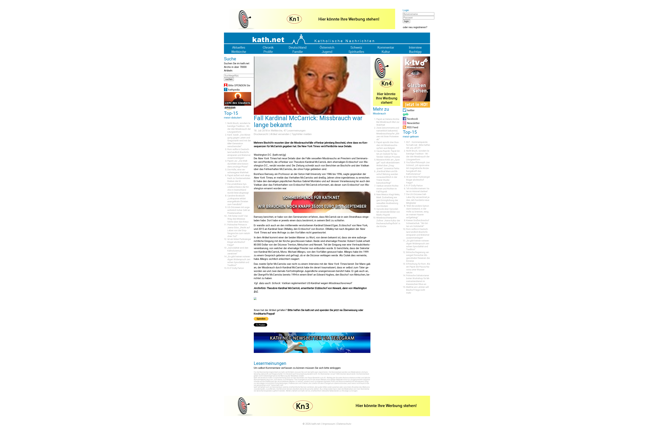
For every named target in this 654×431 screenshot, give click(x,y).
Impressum (328, 423)
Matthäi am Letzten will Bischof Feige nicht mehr (417, 290)
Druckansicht (261, 134)
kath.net (316, 423)
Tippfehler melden (302, 134)
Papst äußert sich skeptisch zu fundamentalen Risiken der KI (239, 178)
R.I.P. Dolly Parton (235, 268)
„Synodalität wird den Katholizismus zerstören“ (237, 251)
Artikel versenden (280, 134)
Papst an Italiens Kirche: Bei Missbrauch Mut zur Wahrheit (388, 122)
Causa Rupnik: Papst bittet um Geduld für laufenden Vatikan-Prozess (388, 154)
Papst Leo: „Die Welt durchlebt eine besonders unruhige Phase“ (238, 164)
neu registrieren (417, 27)
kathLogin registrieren (319, 372)
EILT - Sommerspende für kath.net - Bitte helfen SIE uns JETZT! (418, 145)
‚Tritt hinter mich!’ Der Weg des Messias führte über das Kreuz (237, 219)
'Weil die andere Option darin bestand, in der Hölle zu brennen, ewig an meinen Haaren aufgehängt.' (417, 212)
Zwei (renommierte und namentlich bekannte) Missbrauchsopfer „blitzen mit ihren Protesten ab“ (388, 134)
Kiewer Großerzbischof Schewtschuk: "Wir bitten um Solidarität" (417, 223)
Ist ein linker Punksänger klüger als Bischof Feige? (239, 242)
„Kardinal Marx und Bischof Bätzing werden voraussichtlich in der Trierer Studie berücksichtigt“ (387, 177)
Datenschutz (344, 423)
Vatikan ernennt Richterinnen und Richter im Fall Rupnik (387, 188)
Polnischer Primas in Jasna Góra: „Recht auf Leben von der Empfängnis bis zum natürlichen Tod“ (238, 230)
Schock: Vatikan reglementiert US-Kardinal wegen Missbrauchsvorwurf (312, 283)
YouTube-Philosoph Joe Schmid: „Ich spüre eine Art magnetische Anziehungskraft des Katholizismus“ (418, 168)
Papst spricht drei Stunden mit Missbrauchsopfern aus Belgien (387, 145)
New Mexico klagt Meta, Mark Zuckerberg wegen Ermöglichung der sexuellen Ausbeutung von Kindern (388, 200)
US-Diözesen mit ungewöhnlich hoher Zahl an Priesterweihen (238, 210)
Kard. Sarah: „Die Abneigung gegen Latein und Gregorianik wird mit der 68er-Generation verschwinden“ (239, 140)
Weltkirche (276, 130)
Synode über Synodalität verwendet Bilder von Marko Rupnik (388, 212)
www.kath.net (277, 385)
